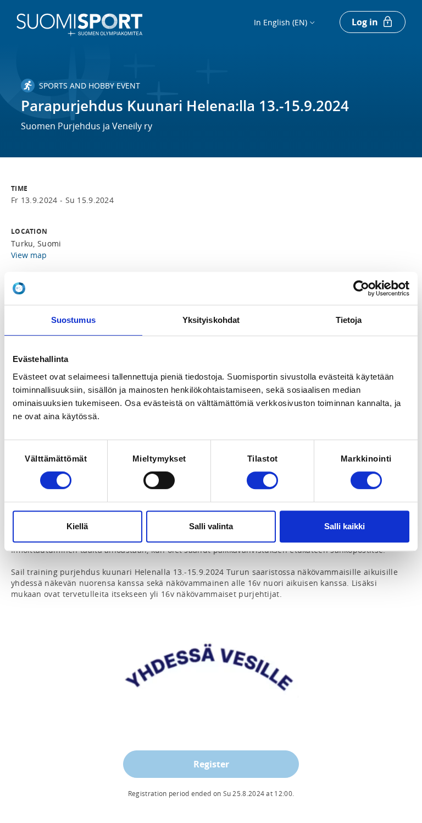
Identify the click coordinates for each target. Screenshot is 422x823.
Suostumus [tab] (73, 320)
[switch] (159, 480)
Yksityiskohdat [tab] (211, 320)
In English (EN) (280, 22)
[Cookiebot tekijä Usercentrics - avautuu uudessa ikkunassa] (361, 288)
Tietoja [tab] (349, 320)
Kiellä (77, 526)
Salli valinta (211, 526)
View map (29, 255)
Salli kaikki (344, 526)
